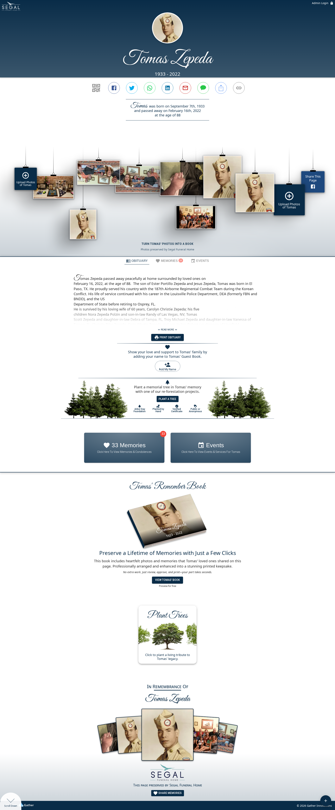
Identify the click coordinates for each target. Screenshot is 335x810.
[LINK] (239, 88)
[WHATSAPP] (149, 88)
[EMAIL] (185, 88)
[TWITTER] (132, 88)
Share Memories (170, 793)
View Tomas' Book (167, 579)
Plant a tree (167, 399)
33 (163, 433)
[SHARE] (221, 88)
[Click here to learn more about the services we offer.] (167, 773)
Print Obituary (170, 337)
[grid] (167, 195)
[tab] (136, 261)
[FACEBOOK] (114, 88)
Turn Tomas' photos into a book (167, 243)
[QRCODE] (96, 88)
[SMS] (203, 88)
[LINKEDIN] (167, 88)
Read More (167, 329)
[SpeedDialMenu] (325, 800)
